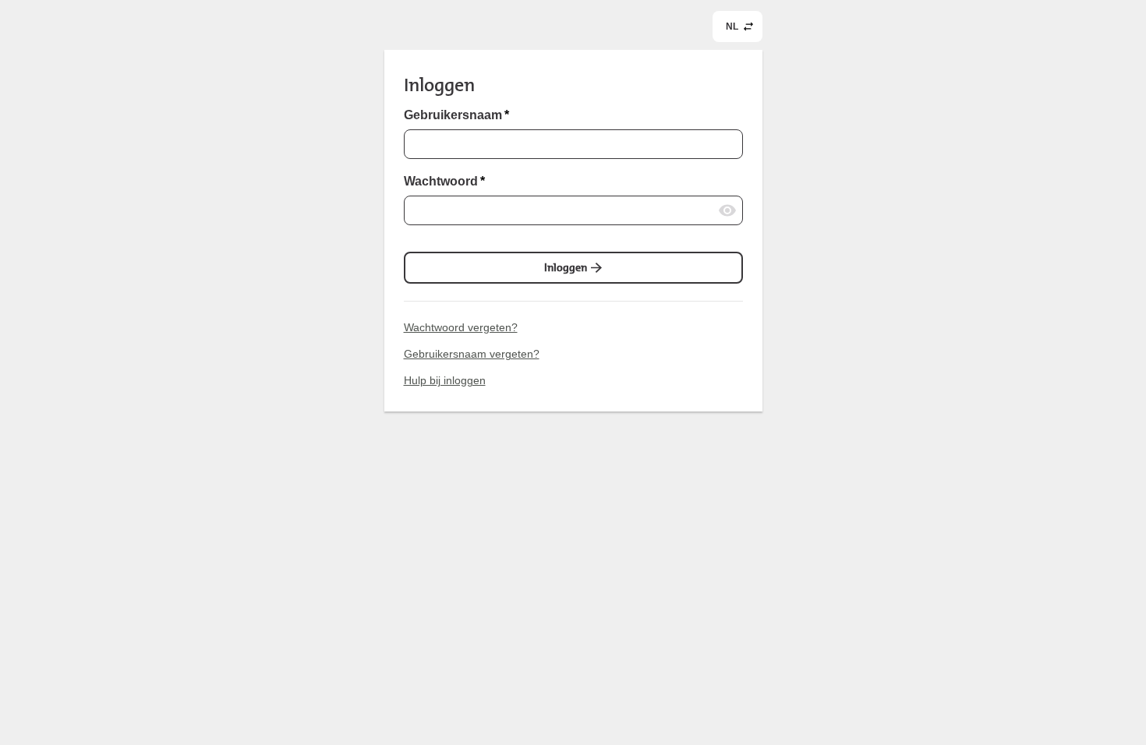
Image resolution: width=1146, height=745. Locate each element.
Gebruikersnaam (456, 115)
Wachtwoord (444, 181)
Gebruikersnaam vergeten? (471, 354)
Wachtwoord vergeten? (461, 327)
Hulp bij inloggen (445, 380)
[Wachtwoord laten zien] (727, 210)
